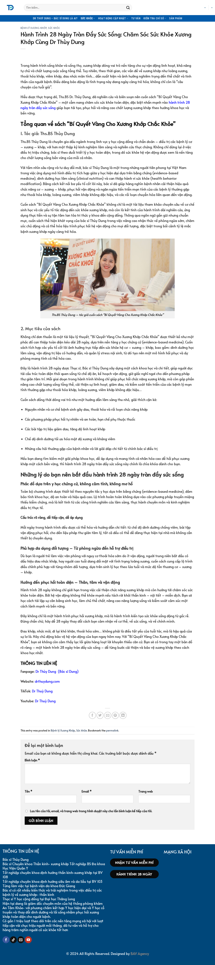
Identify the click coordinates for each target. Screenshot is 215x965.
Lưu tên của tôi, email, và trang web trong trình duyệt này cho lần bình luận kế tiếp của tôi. (91, 811)
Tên (28, 791)
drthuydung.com (47, 681)
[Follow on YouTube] (28, 939)
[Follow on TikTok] (13, 939)
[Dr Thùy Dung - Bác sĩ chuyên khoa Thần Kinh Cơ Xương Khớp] (11, 7)
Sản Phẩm (175, 18)
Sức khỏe (87, 18)
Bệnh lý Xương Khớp (33, 28)
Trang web (145, 791)
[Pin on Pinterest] (115, 715)
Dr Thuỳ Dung (42, 691)
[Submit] (128, 7)
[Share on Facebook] (92, 715)
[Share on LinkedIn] (122, 715)
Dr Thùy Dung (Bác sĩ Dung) (57, 671)
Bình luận (32, 760)
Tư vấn (135, 18)
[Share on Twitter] (100, 715)
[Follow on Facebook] (6, 939)
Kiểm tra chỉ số (153, 18)
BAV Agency (140, 953)
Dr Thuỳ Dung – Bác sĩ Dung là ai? (55, 18)
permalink (112, 730)
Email (87, 791)
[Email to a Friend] (107, 715)
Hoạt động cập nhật (112, 18)
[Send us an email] (20, 939)
